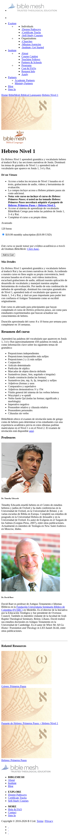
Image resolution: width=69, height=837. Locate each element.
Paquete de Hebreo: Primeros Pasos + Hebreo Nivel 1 (29, 723)
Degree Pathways (17, 794)
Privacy (49, 821)
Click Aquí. (33, 249)
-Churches (26, 41)
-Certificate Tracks (31, 32)
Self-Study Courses (18, 800)
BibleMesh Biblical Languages (25, 95)
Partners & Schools (31, 62)
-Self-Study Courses (32, 35)
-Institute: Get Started (32, 47)
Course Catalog (29, 56)
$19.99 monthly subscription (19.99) (29, 234)
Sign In (12, 89)
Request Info (28, 71)
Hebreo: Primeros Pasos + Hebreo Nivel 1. (32, 205)
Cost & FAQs (28, 68)
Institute (12, 50)
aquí (31, 431)
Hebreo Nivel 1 (50, 95)
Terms (40, 821)
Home (4, 95)
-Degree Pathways (31, 29)
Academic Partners (25, 80)
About (24, 53)
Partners (12, 77)
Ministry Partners (24, 83)
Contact (12, 812)
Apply (24, 74)
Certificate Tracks (17, 797)
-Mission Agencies (31, 44)
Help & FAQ (15, 809)
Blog (10, 86)
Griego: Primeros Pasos (13, 686)
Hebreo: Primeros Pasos (14, 760)
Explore (12, 23)
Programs (26, 65)
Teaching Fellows (30, 59)
